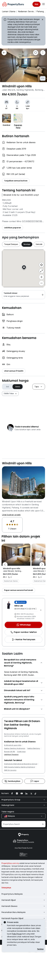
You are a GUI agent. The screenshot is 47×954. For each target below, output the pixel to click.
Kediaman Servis (26, 11)
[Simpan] (35, 52)
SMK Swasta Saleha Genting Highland (19, 767)
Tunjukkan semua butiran (15, 180)
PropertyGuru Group (11, 799)
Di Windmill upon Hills (12, 745)
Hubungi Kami (8, 805)
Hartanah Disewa (9, 906)
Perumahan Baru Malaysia (13, 912)
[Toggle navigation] (43, 4)
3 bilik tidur (21, 752)
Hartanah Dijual (9, 900)
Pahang (40, 11)
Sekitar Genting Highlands (14, 748)
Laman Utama (8, 11)
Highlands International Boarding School (20, 764)
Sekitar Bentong (33, 748)
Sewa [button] (17, 386)
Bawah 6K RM (9, 752)
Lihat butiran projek (11, 514)
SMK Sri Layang (10, 770)
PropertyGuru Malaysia (12, 894)
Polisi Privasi (17, 934)
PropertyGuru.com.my (10, 863)
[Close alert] (42, 20)
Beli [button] (7, 386)
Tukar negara (8, 811)
